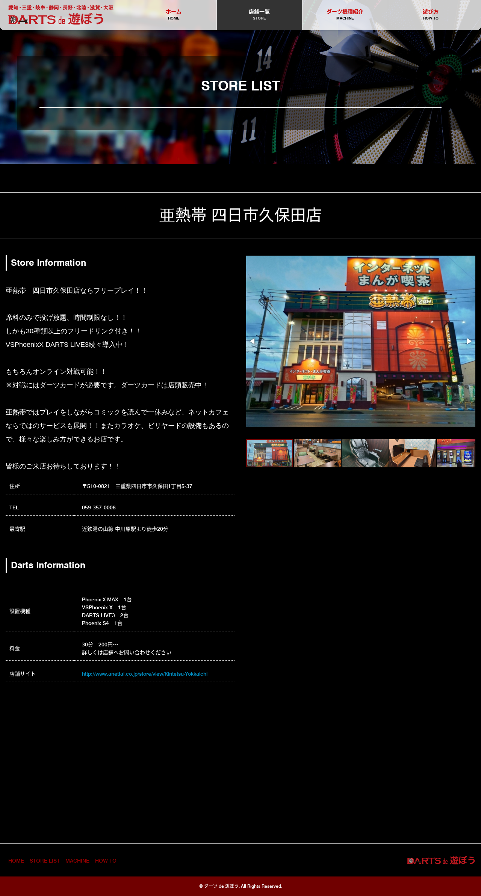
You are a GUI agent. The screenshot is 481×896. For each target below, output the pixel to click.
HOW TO (105, 861)
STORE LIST (45, 861)
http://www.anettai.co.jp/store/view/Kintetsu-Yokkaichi (144, 674)
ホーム (174, 14)
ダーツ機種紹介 (345, 14)
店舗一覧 (259, 14)
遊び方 (431, 14)
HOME (16, 861)
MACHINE (77, 861)
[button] (253, 341)
